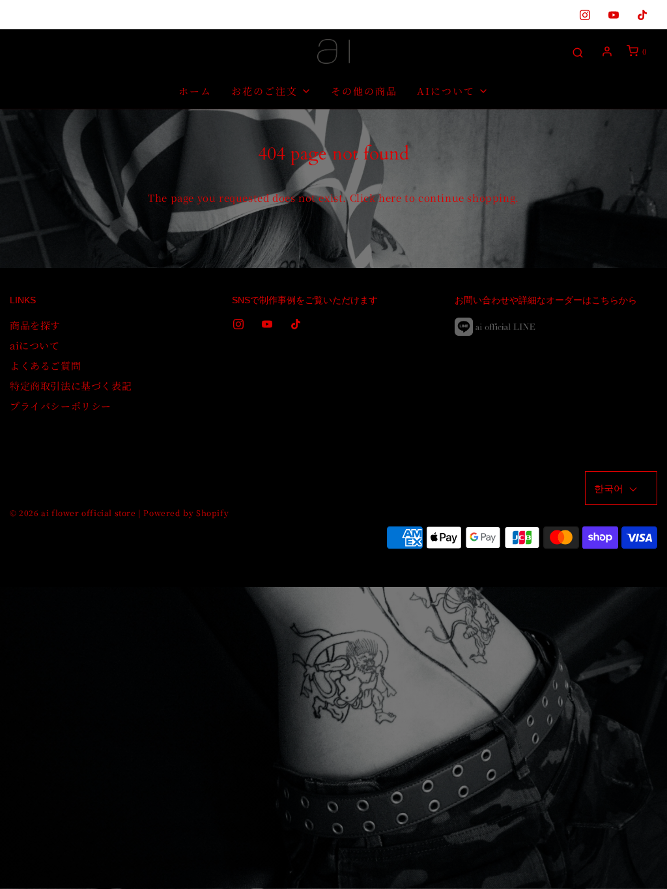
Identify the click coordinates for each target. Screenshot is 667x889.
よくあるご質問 (45, 365)
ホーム (195, 91)
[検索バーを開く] (577, 51)
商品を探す (35, 325)
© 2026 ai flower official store (73, 512)
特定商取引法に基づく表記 (71, 385)
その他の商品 (364, 91)
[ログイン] (607, 51)
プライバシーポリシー (60, 406)
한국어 (610, 488)
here (389, 197)
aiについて (35, 345)
